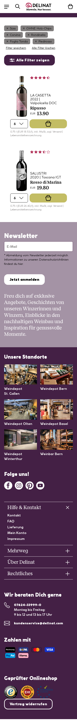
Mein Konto (16, 533)
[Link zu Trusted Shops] (10, 692)
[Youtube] (40, 485)
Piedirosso (45, 41)
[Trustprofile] (37, 692)
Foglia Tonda (19, 41)
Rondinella (38, 35)
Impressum (16, 539)
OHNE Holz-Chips (38, 28)
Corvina (15, 35)
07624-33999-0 (27, 605)
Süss (13, 28)
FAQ (10, 521)
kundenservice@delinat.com (38, 623)
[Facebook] (8, 485)
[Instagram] (19, 485)
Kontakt (14, 515)
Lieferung (15, 527)
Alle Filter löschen (43, 48)
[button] (8, 6)
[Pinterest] (29, 485)
